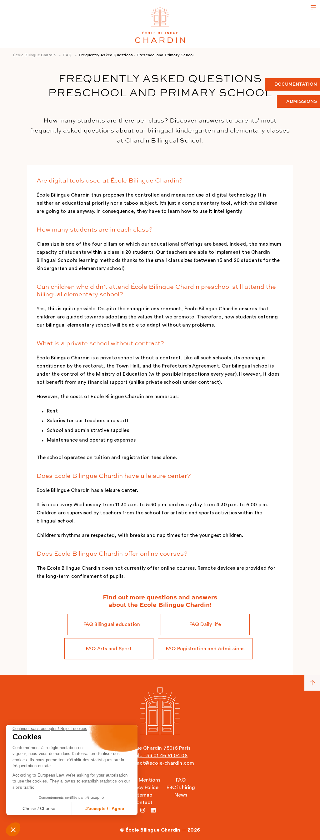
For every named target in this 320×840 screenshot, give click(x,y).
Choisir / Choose (38, 808)
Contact (142, 802)
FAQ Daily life (205, 624)
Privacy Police (142, 787)
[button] (13, 829)
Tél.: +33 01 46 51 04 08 (160, 755)
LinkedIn (153, 810)
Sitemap (142, 795)
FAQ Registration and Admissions (205, 648)
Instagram (142, 810)
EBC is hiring (181, 787)
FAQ (67, 55)
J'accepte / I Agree (104, 808)
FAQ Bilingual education (111, 624)
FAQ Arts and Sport (109, 648)
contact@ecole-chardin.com (160, 763)
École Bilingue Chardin (34, 55)
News (180, 795)
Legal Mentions (142, 780)
